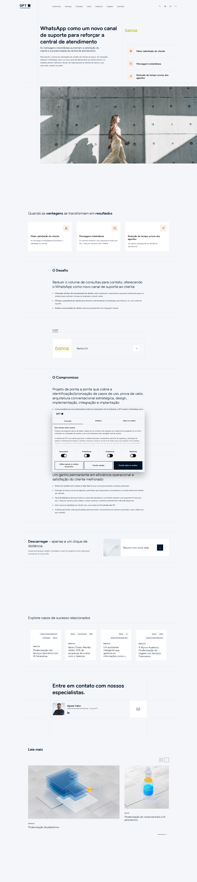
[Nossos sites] (165, 6)
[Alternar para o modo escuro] (175, 6)
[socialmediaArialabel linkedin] (68, 713)
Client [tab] (55, 330)
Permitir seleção (98, 465)
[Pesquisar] (160, 6)
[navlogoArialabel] (25, 6)
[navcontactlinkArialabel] (171, 6)
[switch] (87, 455)
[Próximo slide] (166, 760)
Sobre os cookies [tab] (129, 421)
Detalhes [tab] (98, 421)
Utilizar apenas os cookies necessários (69, 465)
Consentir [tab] (67, 421)
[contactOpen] (138, 709)
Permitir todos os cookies (128, 465)
